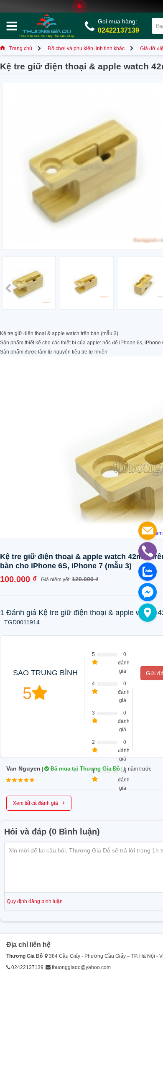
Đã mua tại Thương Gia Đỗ (84, 769)
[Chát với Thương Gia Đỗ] (147, 592)
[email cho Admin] (147, 531)
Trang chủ (20, 48)
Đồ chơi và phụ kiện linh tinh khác (86, 48)
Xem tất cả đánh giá (39, 802)
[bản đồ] (147, 612)
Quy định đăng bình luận (35, 901)
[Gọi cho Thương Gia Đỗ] (147, 551)
